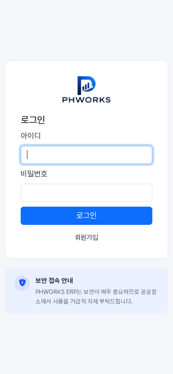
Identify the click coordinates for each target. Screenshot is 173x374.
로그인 (86, 215)
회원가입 (86, 237)
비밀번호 (34, 173)
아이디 (31, 135)
